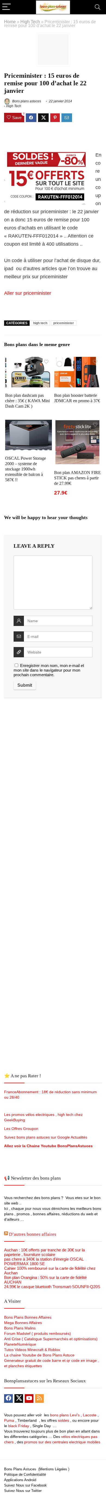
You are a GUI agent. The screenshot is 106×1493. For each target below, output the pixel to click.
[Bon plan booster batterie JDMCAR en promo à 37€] (77, 360)
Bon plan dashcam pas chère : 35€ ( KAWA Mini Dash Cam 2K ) (27, 400)
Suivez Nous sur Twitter (23, 1491)
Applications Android (20, 1480)
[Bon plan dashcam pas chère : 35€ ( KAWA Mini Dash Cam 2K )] (28, 360)
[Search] (97, 7)
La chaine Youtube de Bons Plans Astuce (39, 1355)
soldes (63, 1420)
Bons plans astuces (26, 101)
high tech (40, 323)
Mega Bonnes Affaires (23, 1323)
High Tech (30, 21)
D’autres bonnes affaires (32, 1234)
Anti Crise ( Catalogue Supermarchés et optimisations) (51, 1339)
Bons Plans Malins (20, 1328)
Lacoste (89, 1415)
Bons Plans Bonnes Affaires (27, 1317)
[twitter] (18, 1398)
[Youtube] (29, 1398)
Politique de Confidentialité (25, 1474)
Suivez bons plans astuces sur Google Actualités (45, 1137)
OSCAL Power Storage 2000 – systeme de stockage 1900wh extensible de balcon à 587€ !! (25, 469)
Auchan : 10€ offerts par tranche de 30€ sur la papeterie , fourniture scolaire (44, 1252)
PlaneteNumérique (20, 1344)
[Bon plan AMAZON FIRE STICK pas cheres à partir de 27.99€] (77, 423)
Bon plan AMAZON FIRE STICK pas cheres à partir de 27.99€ (77, 478)
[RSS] (39, 1398)
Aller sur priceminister (27, 293)
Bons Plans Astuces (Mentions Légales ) (36, 1469)
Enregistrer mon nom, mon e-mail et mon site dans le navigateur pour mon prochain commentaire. (49, 670)
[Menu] (6, 7)
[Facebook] (8, 1398)
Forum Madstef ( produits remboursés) (37, 1333)
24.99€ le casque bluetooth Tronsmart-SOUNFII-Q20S (52, 1286)
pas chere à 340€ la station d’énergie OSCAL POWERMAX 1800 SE (43, 1261)
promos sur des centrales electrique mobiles (62, 1442)
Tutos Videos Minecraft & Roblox (32, 1350)
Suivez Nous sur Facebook (25, 1485)
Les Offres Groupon (21, 1128)
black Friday (18, 1426)
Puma (9, 1420)
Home (10, 21)
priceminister (63, 323)
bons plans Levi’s (65, 1415)
